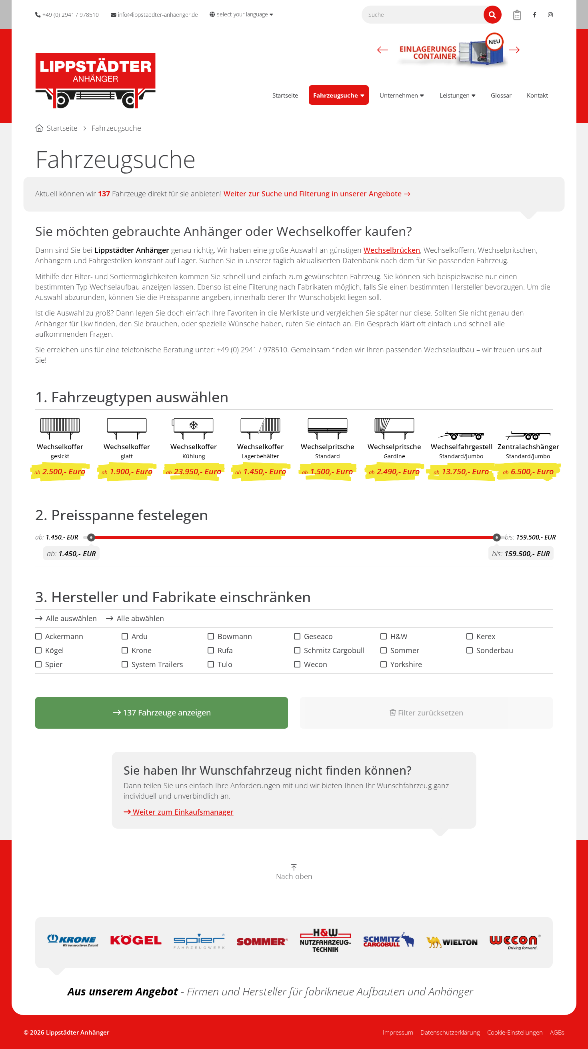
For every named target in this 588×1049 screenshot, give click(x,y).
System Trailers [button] (157, 664)
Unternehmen (399, 95)
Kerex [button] (485, 636)
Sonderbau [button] (494, 650)
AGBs (557, 1032)
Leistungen (455, 95)
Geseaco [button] (318, 636)
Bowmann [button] (235, 636)
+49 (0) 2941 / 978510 (252, 349)
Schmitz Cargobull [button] (334, 650)
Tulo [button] (225, 664)
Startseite (285, 95)
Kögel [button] (54, 650)
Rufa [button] (225, 650)
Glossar (501, 95)
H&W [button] (399, 636)
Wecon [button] (315, 664)
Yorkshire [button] (406, 664)
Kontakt (537, 95)
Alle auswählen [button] (71, 618)
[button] (382, 50)
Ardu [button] (140, 636)
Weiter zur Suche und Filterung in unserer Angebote (313, 193)
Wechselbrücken (392, 250)
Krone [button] (142, 650)
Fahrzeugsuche (335, 95)
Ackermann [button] (64, 636)
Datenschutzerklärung (450, 1032)
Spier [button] (53, 664)
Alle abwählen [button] (140, 618)
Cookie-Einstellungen (515, 1032)
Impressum (398, 1032)
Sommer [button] (404, 650)
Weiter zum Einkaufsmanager (182, 812)
